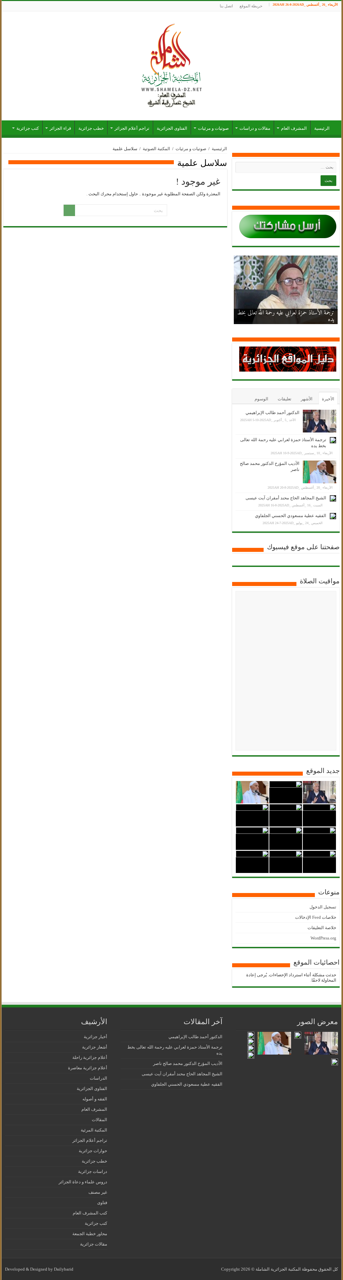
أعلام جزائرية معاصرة (87, 1067)
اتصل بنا (226, 6)
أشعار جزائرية (94, 1047)
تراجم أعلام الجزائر (132, 128)
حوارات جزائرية (93, 1150)
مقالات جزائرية (93, 1244)
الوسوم (261, 398)
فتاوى (102, 1202)
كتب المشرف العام (90, 1212)
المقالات (99, 1119)
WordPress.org (323, 938)
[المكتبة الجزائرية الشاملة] (171, 64)
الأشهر (307, 398)
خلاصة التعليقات (321, 927)
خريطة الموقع (250, 6)
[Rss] (4, 6)
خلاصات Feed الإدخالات (315, 917)
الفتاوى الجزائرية (172, 128)
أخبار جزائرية (95, 1036)
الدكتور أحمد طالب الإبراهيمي (272, 412)
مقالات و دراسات (254, 128)
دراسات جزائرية (92, 1171)
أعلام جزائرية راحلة (89, 1057)
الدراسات (98, 1078)
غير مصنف (97, 1192)
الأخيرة (328, 398)
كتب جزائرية (27, 128)
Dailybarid (63, 1269)
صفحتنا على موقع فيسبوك (303, 547)
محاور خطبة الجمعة (89, 1233)
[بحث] (69, 210)
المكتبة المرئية (94, 1130)
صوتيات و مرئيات (213, 128)
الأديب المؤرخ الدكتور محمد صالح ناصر (297, 319)
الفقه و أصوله (94, 1098)
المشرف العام (294, 128)
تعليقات (284, 398)
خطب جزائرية (91, 128)
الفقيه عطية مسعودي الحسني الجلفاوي (290, 515)
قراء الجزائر (60, 128)
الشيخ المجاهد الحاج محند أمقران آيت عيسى (286, 497)
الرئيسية (322, 128)
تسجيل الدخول (323, 906)
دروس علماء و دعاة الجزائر (83, 1181)
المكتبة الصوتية (156, 148)
